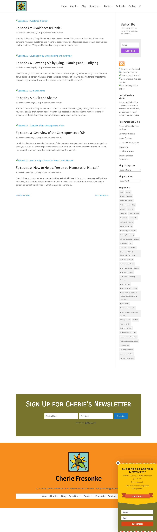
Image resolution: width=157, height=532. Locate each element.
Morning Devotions (126, 328)
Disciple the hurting (126, 226)
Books (107, 6)
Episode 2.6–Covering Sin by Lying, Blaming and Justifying (57, 63)
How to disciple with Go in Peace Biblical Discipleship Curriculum (128, 296)
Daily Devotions (134, 213)
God (131, 243)
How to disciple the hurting (128, 288)
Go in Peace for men (126, 259)
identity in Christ (125, 320)
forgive (136, 239)
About (73, 6)
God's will (123, 247)
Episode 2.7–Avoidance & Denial (39, 28)
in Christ (135, 320)
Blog (84, 6)
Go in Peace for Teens (127, 264)
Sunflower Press (126, 151)
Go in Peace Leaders (126, 272)
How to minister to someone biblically (129, 314)
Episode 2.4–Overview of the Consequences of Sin (51, 133)
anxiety (128, 192)
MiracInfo (123, 147)
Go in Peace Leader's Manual (129, 268)
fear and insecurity (126, 239)
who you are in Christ (126, 354)
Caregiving (123, 213)
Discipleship (133, 218)
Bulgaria (122, 209)
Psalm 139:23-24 (125, 332)
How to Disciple (125, 284)
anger (121, 192)
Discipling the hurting (127, 235)
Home (64, 6)
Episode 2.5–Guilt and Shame (36, 98)
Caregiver (130, 209)
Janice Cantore (125, 138)
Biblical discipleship (126, 200)
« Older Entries (23, 195)
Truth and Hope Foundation (126, 157)
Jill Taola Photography (129, 142)
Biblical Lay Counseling (127, 205)
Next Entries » (101, 195)
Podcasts (120, 6)
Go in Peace (132, 247)
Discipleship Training (126, 222)
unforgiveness (124, 345)
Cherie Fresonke (24, 32)
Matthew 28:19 (125, 324)
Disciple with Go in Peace (128, 230)
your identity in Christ (127, 358)
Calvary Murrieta (127, 133)
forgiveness (123, 243)
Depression (123, 218)
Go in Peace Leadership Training (127, 278)
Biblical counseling (126, 196)
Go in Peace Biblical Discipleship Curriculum (127, 253)
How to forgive (124, 303)
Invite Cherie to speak (129, 115)
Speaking (94, 6)
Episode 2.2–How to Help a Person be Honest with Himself (57, 168)
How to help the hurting (127, 308)
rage (134, 332)
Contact (132, 6)
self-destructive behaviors (128, 337)
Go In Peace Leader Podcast (52, 32)
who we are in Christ (126, 349)
